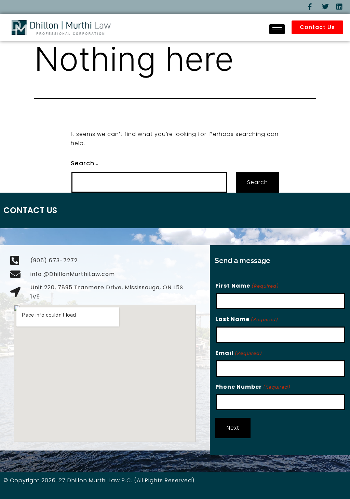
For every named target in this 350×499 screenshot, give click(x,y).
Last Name (246, 319)
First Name (247, 286)
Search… (85, 163)
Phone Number (252, 387)
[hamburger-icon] (277, 29)
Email (238, 353)
